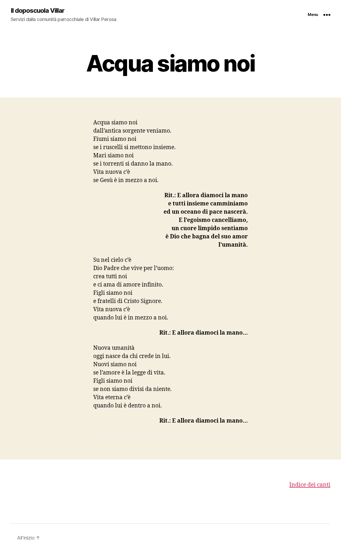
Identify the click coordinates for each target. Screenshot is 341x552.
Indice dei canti (309, 484)
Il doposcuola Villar (37, 10)
